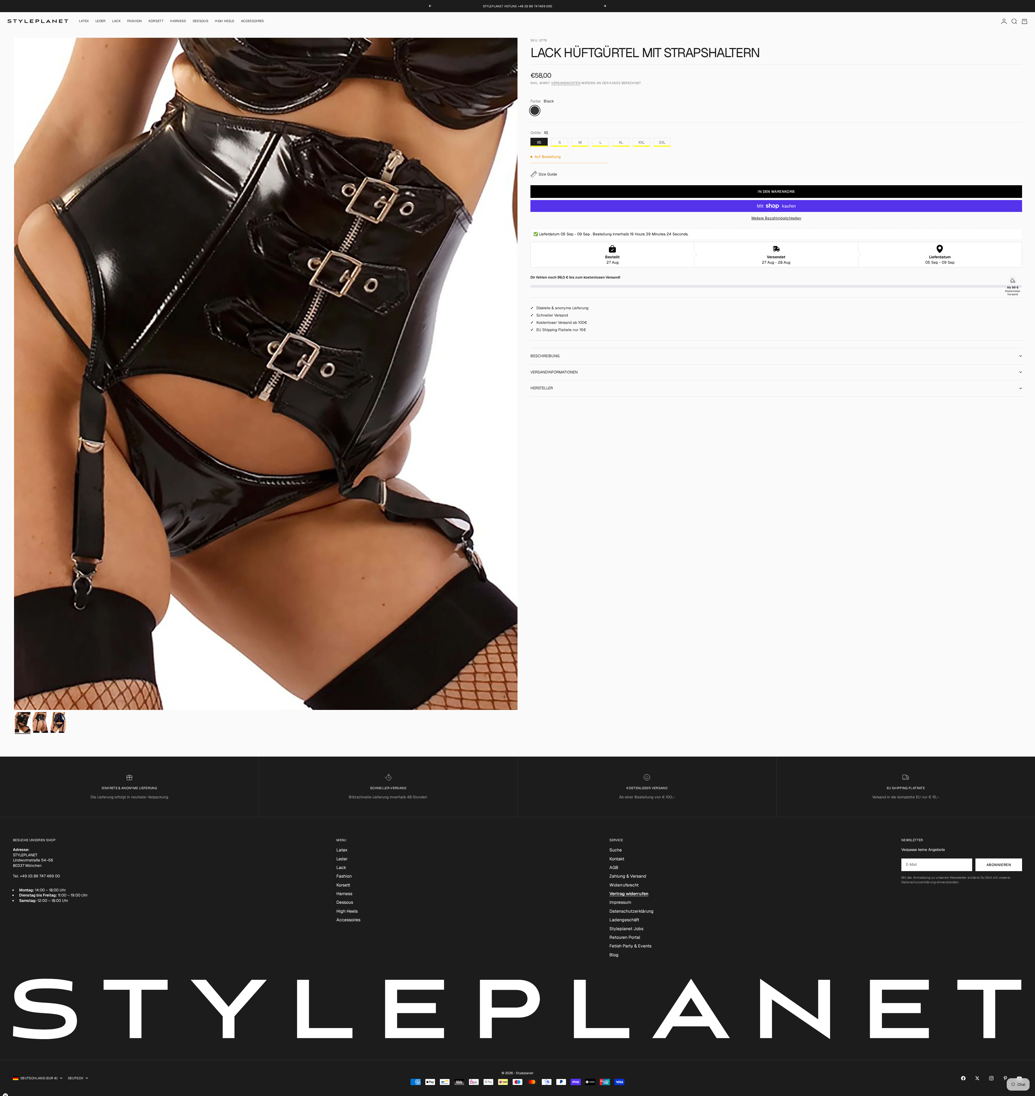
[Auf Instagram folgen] (991, 1078)
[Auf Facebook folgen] (963, 1078)
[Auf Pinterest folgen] (1005, 1078)
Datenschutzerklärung (631, 911)
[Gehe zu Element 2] (40, 722)
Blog (614, 955)
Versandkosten (566, 83)
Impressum (620, 902)
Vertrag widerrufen (628, 893)
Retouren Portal (624, 937)
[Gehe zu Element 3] (58, 722)
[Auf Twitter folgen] (977, 1078)
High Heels (224, 21)
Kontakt (616, 859)
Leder (100, 21)
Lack (116, 21)
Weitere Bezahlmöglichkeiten (776, 218)
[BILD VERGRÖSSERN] (504, 697)
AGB (613, 867)
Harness (178, 21)
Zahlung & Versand (627, 876)
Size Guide (548, 174)
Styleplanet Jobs (626, 929)
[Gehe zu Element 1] (22, 722)
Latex (84, 21)
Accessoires (252, 21)
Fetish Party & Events (630, 946)
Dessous (201, 21)
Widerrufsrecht (624, 885)
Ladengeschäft (624, 920)
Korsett (156, 21)
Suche (615, 850)
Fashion (134, 21)
